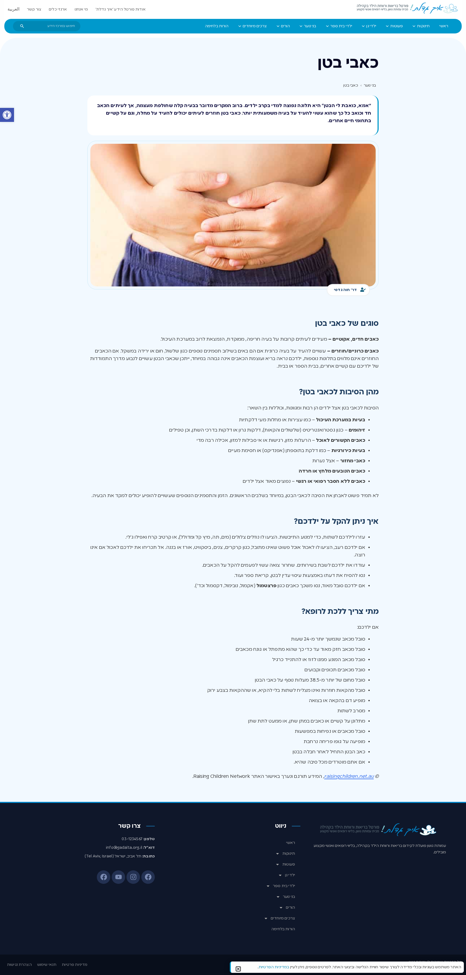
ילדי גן (290, 875)
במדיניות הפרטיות (274, 967)
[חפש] (22, 26)
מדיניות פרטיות (74, 965)
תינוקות (288, 853)
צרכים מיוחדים (283, 918)
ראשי (290, 843)
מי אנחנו (81, 9)
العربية (13, 9)
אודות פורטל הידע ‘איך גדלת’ (120, 9)
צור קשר (34, 9)
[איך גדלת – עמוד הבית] (408, 8)
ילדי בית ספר (284, 886)
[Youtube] (118, 877)
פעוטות (288, 864)
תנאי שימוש (47, 965)
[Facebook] (148, 877)
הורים (290, 907)
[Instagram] (133, 877)
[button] (7, 115)
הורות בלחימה (283, 929)
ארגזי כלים (58, 9)
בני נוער (289, 897)
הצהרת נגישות (19, 965)
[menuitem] (443, 26)
